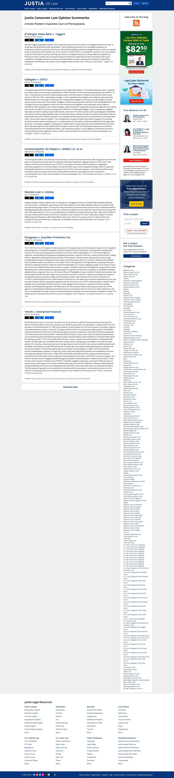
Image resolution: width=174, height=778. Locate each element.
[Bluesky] (49, 774)
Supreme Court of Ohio (131, 524)
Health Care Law (128, 378)
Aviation (126, 289)
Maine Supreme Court (130, 418)
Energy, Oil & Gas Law (130, 350)
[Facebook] (40, 774)
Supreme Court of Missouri (132, 517)
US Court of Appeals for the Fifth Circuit (136, 636)
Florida (58, 754)
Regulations (29, 747)
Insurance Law (64, 139)
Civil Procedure (36, 70)
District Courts (30, 757)
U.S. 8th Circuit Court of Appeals (133, 564)
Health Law (69, 182)
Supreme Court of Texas (131, 528)
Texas (58, 760)
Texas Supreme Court (130, 536)
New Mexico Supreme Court (132, 456)
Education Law (128, 344)
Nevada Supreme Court (131, 450)
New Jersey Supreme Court (132, 454)
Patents (125, 473)
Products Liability (128, 479)
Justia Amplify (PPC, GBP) (127, 754)
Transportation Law (129, 541)
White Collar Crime (129, 682)
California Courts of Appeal (132, 300)
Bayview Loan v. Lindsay (39, 192)
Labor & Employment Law (131, 410)
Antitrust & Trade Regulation (132, 281)
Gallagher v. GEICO (36, 79)
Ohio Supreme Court (130, 467)
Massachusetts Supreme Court (133, 426)
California (59, 751)
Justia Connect (84, 775)
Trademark (126, 538)
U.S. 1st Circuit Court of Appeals (133, 549)
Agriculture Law (128, 270)
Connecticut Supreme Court (132, 319)
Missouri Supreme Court (131, 441)
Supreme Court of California (132, 505)
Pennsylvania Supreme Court (132, 475)
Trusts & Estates (128, 543)
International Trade (129, 399)
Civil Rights (126, 308)
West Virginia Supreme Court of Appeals (136, 680)
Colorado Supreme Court (131, 312)
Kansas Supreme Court (130, 405)
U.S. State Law (62, 738)
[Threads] (46, 774)
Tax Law (126, 532)
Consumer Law (47, 70)
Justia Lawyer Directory (127, 744)
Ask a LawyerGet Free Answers (133, 244)
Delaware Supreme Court (131, 338)
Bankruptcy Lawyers (32, 710)
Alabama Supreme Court (131, 272)
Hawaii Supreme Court (130, 376)
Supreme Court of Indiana (131, 513)
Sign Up (145, 3)
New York (59, 757)
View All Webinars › (136, 160)
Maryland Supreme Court (131, 424)
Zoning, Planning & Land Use (132, 688)
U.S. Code (28, 744)
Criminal (59, 713)
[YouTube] (37, 774)
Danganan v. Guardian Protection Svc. (48, 237)
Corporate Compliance (130, 331)
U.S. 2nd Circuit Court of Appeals (133, 551)
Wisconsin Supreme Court (131, 684)
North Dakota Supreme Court (133, 464)
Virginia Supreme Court (130, 676)
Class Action (127, 310)
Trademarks (91, 757)
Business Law (36, 379)
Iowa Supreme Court (130, 403)
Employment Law (129, 348)
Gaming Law (127, 365)
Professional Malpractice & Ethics (134, 481)
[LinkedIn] (34, 774)
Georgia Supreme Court (131, 367)
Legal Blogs (91, 744)
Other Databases (94, 738)
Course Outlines (124, 719)
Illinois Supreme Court (130, 384)
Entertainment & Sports (131, 352)
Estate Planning (62, 723)
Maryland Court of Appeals (132, 422)
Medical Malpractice (129, 431)
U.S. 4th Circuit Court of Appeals (133, 555)
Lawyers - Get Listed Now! (136, 230)
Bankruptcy (127, 293)
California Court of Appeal (131, 298)
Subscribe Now (136, 204)
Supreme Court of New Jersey (133, 522)
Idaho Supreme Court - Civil (132, 382)
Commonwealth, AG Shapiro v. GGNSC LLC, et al (53, 149)
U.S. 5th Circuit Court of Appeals (133, 557)
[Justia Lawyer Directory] (54, 774)
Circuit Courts (30, 754)
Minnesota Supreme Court (132, 437)
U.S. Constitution (31, 741)
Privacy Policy (132, 775)
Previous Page (70, 387)
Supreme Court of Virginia (131, 530)
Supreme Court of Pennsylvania (81, 70)
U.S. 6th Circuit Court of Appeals (133, 560)
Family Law (127, 361)
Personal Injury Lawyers (34, 729)
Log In (136, 3)
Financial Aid (122, 716)
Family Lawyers (30, 726)
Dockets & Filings (31, 760)
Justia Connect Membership (128, 741)
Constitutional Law (129, 321)
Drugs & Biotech (128, 342)
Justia (29, 775)
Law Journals (123, 723)
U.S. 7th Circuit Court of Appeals (133, 562)
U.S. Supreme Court (129, 621)
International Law (129, 397)
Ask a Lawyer (42, 8)
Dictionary (122, 710)
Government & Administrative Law (53, 182)
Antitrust (126, 279)
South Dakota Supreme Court (133, 496)
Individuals (60, 706)
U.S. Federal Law (32, 738)
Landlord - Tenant (129, 412)
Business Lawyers (31, 713)
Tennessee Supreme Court (132, 534)
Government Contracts (130, 371)
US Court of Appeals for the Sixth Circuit (136, 657)
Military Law (127, 435)
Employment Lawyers (33, 719)
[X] (51, 774)
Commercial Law (128, 314)
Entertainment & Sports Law (132, 355)
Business (91, 706)
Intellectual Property (129, 395)
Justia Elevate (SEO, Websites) (129, 751)
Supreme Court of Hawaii (131, 509)
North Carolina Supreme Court (133, 462)
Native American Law (130, 445)
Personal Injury (75, 139)
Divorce (59, 716)
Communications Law (130, 317)
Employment (91, 716)
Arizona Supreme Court (131, 285)
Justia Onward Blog (125, 757)
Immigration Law (128, 386)
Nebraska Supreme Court (131, 448)
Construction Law (129, 323)
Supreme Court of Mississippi (132, 515)
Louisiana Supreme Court (131, 416)
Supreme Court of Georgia (132, 507)
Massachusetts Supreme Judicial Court (135, 429)
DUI (57, 719)
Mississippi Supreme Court (132, 439)
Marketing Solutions (107, 8)
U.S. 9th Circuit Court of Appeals (133, 566)
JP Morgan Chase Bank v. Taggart (45, 34)
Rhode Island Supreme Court (132, 490)
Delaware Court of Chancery (132, 336)
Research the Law (56, 8)
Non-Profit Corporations (131, 460)
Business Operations (95, 713)
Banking (126, 291)
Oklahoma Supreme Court (131, 469)
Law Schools (70, 8)
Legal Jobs (91, 741)
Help (111, 775)
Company (104, 775)
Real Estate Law (128, 488)
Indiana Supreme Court (130, 388)
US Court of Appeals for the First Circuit (136, 638)
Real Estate (91, 726)
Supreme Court (30, 751)
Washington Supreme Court (132, 678)
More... (27, 732)
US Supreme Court (129, 667)
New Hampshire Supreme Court (133, 452)
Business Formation (94, 710)
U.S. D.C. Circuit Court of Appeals (134, 619)
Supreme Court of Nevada (131, 519)
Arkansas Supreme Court (131, 287)
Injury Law (126, 391)
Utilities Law (127, 672)
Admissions (122, 713)
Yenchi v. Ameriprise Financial (43, 311)
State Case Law (61, 747)
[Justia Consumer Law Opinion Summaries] (34, 3)
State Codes (60, 744)
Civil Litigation (127, 304)
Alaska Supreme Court (130, 274)
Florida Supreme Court (130, 363)
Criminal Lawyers (31, 716)
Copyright (126, 329)
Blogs (120, 726)
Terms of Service (120, 775)
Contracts (56, 139)
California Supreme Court (131, 302)
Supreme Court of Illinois (131, 511)
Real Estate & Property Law (62, 70)
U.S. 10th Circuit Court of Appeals (134, 545)
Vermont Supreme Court (131, 674)
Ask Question (136, 256)
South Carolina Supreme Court (133, 494)
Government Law (129, 374)
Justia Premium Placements (128, 747)
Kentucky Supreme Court (131, 407)
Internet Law (127, 401)
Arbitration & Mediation (131, 283)
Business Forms (93, 747)
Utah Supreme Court (130, 669)
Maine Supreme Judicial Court (132, 420)
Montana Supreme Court (131, 443)
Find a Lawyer (30, 8)
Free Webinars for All (134, 110)
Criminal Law (127, 333)
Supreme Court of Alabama (132, 498)
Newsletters (93, 8)
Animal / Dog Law (129, 276)
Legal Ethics (127, 414)
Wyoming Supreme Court (131, 686)
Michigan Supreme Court (131, 433)
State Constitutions (63, 741)
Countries (90, 760)
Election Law (127, 346)
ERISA (125, 359)
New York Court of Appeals (132, 458)
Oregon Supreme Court (131, 471)
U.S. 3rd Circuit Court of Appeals (133, 553)
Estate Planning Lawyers (34, 723)
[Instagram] (43, 774)
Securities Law (128, 492)
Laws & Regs (82, 8)
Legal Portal (95, 775)
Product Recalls (92, 751)
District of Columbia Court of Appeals (135, 340)
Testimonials (123, 760)
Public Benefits (128, 483)
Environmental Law (129, 357)
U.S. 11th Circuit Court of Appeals (134, 547)
